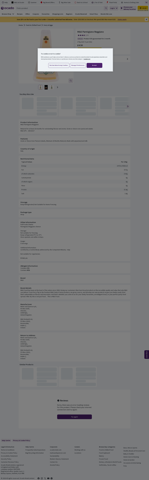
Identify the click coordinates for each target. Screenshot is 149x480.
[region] (75, 60)
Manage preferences (78, 65)
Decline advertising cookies (59, 65)
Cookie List (86, 59)
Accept (94, 65)
